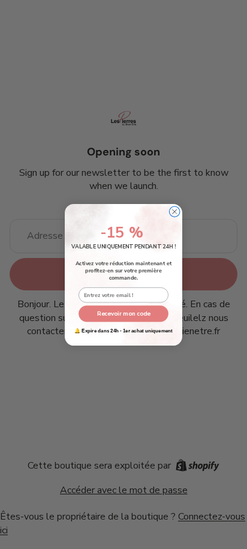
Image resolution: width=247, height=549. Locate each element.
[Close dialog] (174, 211)
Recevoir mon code (123, 313)
